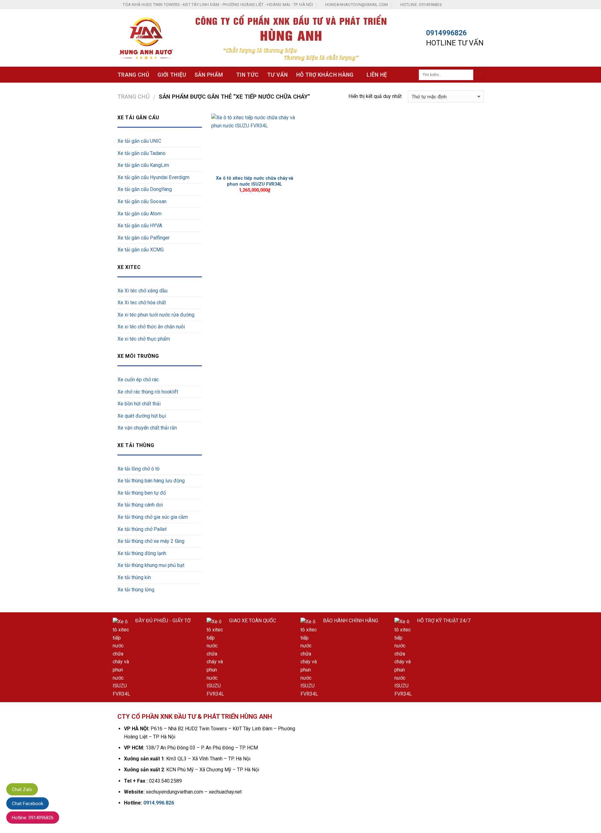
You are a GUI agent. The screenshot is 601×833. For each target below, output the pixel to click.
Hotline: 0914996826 (33, 817)
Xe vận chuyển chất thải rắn (147, 428)
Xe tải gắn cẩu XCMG (140, 250)
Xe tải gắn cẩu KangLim (143, 165)
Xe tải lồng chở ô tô (138, 469)
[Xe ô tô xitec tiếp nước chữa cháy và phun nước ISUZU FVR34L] (254, 143)
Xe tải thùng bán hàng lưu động (151, 481)
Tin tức (247, 75)
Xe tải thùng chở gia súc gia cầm (152, 517)
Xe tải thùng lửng (135, 590)
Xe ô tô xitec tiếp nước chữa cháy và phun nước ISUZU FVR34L (254, 181)
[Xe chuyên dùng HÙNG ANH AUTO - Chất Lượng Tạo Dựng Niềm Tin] (146, 38)
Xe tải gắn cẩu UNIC (139, 141)
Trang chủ (133, 75)
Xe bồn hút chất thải (139, 404)
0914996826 (446, 33)
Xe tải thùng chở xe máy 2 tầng (150, 541)
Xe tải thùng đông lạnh (141, 553)
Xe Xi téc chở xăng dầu (142, 291)
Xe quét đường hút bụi (141, 416)
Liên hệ (377, 75)
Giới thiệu (171, 75)
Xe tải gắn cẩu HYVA (139, 226)
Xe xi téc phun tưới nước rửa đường (155, 315)
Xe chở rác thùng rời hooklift (147, 392)
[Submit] (478, 74)
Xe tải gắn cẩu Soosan (142, 201)
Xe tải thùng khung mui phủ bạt (150, 565)
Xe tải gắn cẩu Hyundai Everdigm (153, 177)
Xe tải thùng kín (134, 577)
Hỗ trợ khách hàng (325, 75)
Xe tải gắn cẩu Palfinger (143, 238)
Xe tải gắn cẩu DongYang (144, 189)
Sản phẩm (208, 75)
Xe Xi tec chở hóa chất (141, 303)
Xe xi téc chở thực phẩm (143, 339)
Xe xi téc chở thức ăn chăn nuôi (151, 327)
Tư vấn (277, 75)
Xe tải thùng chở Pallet (142, 529)
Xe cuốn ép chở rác (138, 380)
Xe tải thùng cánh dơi (140, 505)
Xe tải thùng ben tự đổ (141, 493)
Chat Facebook (27, 803)
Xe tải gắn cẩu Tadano (141, 153)
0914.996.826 (158, 803)
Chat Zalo (22, 789)
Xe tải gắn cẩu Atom (139, 214)
